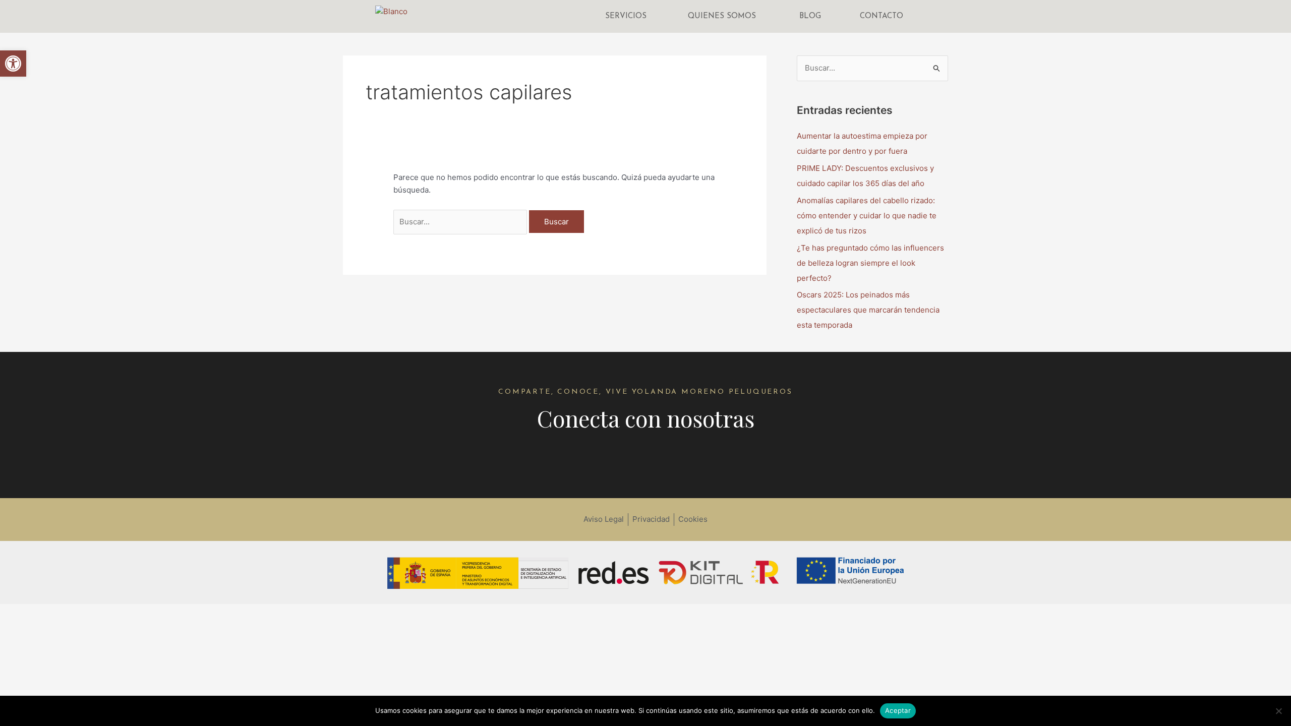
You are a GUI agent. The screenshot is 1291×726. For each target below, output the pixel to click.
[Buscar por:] (461, 221)
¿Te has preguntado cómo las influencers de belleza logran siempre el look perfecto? (870, 263)
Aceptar (898, 710)
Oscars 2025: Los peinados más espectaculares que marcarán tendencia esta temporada (868, 310)
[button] (13, 63)
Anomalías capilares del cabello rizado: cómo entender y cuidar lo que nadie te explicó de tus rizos (866, 215)
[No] (1278, 711)
